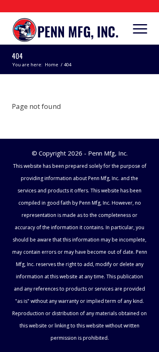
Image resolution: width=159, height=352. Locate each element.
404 (17, 56)
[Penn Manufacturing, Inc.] (66, 28)
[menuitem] (136, 28)
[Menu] (136, 28)
